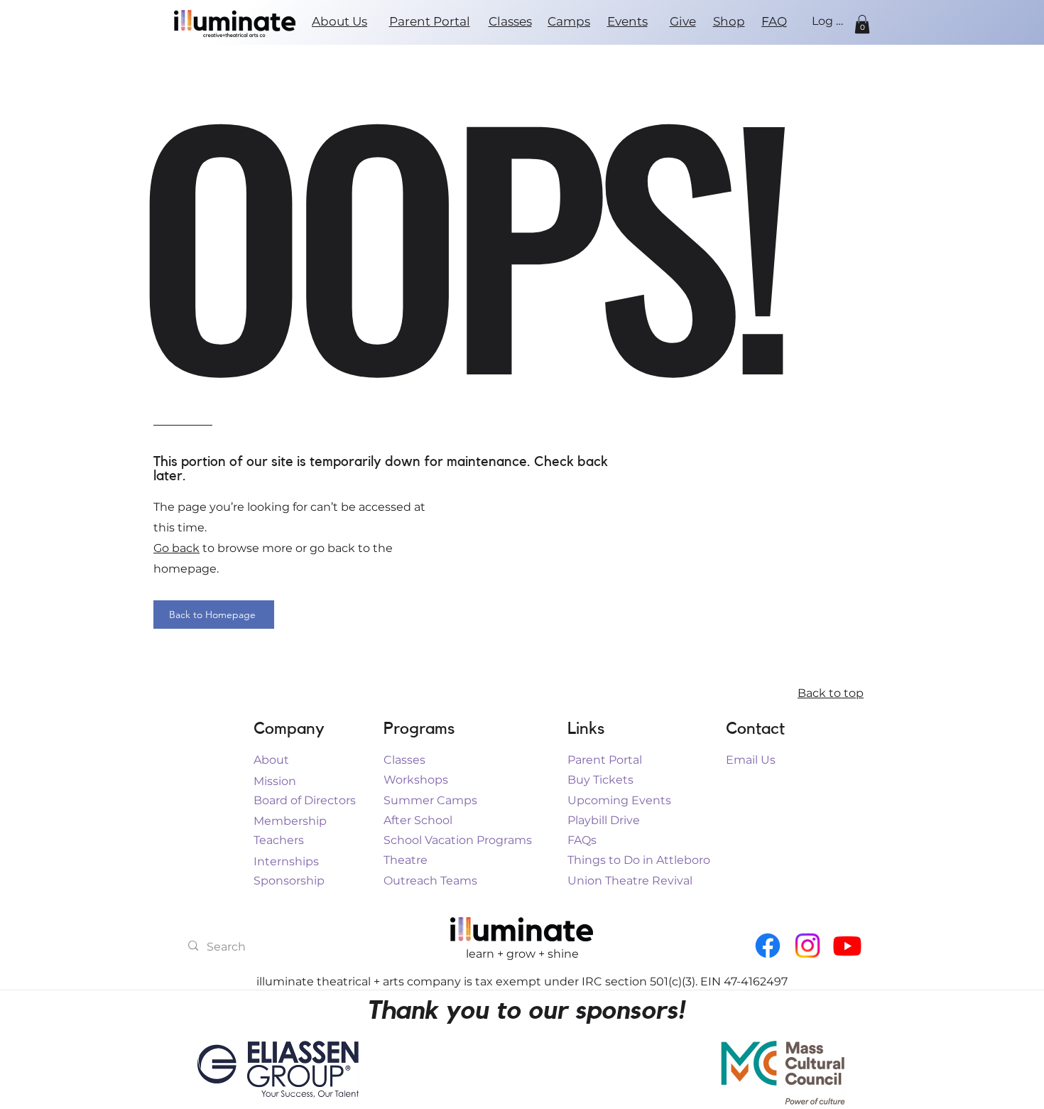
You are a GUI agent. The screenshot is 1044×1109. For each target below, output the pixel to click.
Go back (176, 548)
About (271, 760)
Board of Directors (305, 800)
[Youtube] (847, 945)
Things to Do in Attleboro (638, 860)
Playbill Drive (603, 820)
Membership (290, 821)
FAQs (582, 840)
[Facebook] (767, 945)
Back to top (831, 693)
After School (418, 820)
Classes (404, 760)
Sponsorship (289, 880)
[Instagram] (807, 945)
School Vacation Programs (458, 840)
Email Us (751, 760)
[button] (862, 24)
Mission (275, 781)
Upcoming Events (619, 800)
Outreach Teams (430, 880)
